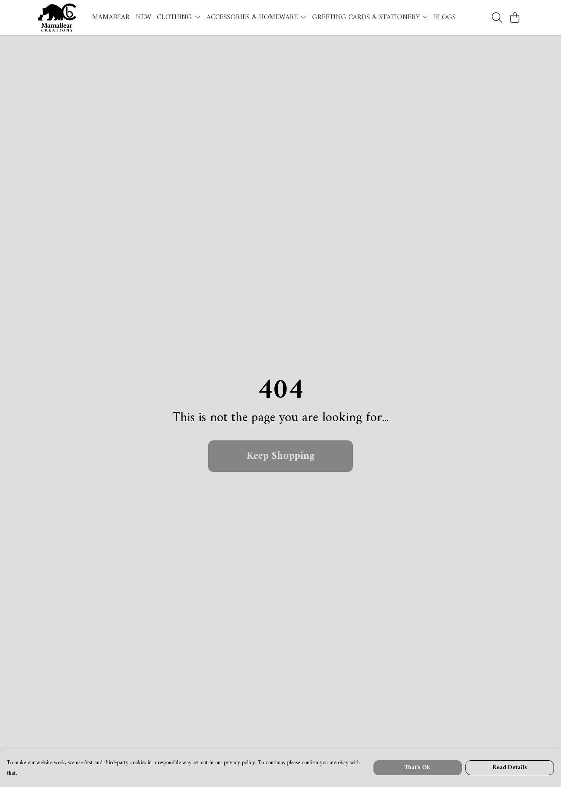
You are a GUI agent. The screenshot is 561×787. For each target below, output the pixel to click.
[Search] (497, 17)
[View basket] (514, 17)
